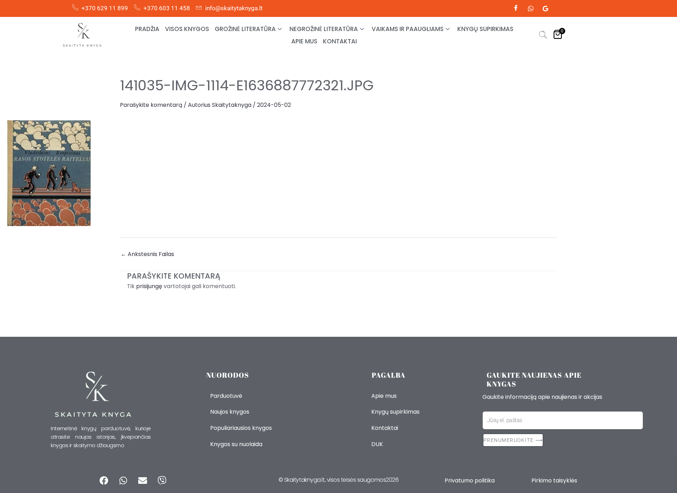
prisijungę (149, 286)
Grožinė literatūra (245, 29)
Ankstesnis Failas (147, 254)
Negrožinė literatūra (323, 29)
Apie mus (304, 41)
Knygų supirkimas (485, 29)
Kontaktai (340, 41)
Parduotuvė (226, 396)
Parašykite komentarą (151, 105)
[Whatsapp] (530, 8)
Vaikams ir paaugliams (408, 29)
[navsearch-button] (543, 35)
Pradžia (147, 29)
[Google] (545, 8)
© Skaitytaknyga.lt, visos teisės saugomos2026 (339, 480)
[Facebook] (516, 8)
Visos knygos (187, 29)
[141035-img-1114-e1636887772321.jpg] (338, 173)
